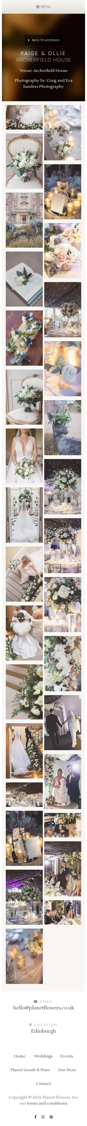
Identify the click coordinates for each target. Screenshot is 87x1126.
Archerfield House (50, 70)
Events (66, 1056)
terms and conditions (47, 1103)
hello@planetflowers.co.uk (43, 1008)
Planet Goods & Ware (30, 1070)
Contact (43, 1083)
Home (19, 1056)
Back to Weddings (45, 40)
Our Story (67, 1070)
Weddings (43, 1056)
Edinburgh (43, 1031)
